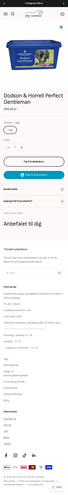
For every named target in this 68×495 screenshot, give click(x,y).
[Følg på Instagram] (15, 455)
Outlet (7, 443)
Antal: (7, 140)
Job (6, 431)
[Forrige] (4, 3)
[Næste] (63, 3)
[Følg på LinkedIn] (33, 455)
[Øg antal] (21, 147)
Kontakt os (10, 419)
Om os (7, 425)
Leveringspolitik (35, 484)
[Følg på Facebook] (6, 455)
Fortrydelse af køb (14, 382)
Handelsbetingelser (14, 484)
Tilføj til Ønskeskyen (36, 175)
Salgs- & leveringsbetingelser (16, 373)
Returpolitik (9, 481)
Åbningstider (11, 365)
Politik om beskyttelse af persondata (37, 481)
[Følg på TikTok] (24, 455)
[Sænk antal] (8, 147)
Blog (6, 400)
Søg (6, 359)
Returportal (10, 388)
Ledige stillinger (13, 394)
